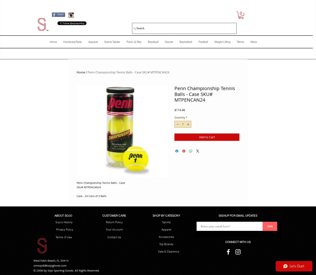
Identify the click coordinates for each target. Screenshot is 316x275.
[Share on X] (197, 151)
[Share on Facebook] (177, 151)
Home (81, 72)
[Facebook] (228, 251)
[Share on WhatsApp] (191, 151)
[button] (241, 15)
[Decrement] (177, 124)
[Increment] (188, 124)
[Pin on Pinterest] (184, 151)
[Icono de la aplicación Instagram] (71, 15)
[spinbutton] (183, 124)
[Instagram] (238, 251)
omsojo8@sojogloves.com (50, 265)
